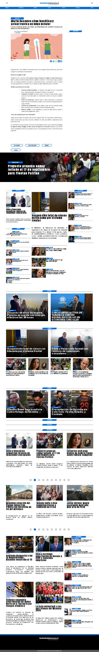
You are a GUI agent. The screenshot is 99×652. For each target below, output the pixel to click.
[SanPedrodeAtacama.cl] (7, 3)
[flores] (71, 206)
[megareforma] (68, 576)
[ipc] (71, 217)
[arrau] (71, 228)
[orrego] (68, 541)
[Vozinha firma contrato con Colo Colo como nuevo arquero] (68, 611)
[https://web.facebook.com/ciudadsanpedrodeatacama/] (40, 643)
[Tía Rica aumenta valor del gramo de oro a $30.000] (68, 623)
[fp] (71, 195)
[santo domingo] (9, 234)
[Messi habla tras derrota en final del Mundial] (9, 243)
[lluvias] (68, 553)
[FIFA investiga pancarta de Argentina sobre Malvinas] (9, 280)
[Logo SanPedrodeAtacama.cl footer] (49, 640)
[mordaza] (68, 600)
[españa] (9, 271)
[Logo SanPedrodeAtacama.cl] (50, 5)
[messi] (9, 262)
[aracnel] (68, 588)
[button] (17, 145)
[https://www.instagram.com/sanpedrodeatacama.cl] (49, 643)
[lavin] (71, 239)
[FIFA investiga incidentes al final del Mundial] (9, 253)
